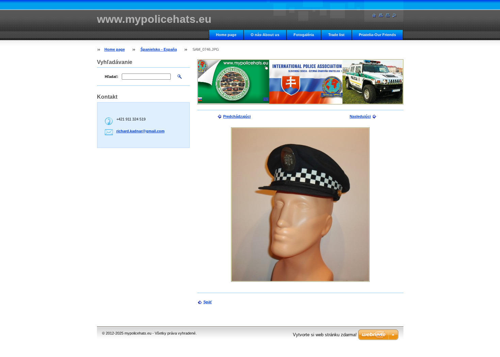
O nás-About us (265, 35)
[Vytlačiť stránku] (388, 15)
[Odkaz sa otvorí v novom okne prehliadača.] (300, 204)
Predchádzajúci (237, 116)
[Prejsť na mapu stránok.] (381, 15)
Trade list (336, 35)
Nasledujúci (360, 116)
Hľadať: (111, 77)
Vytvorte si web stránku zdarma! (325, 334)
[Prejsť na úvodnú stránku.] (374, 15)
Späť (207, 302)
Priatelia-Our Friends (377, 35)
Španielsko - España (158, 49)
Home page (226, 35)
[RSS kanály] (395, 15)
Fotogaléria (304, 35)
